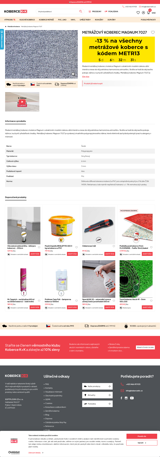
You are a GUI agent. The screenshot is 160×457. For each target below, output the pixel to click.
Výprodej (8, 20)
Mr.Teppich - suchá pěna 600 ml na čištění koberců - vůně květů (20, 300)
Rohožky (99, 20)
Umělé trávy (85, 20)
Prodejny (96, 11)
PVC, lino (62, 20)
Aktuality (91, 395)
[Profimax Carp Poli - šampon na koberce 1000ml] (61, 279)
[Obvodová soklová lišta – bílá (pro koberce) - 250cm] (23, 225)
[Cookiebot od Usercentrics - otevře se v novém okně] (14, 452)
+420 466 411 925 (131, 7)
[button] (143, 12)
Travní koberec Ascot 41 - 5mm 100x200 (133, 300)
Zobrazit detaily (34, 453)
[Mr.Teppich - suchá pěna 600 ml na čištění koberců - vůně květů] (23, 279)
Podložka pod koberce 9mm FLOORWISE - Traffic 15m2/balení (134, 247)
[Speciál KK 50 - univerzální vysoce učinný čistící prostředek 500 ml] (98, 279)
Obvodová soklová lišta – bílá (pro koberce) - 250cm (21, 247)
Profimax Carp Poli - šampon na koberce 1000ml (58, 300)
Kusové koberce (27, 20)
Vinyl (73, 20)
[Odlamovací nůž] (98, 225)
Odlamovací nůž (89, 246)
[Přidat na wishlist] (153, 32)
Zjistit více (35, 254)
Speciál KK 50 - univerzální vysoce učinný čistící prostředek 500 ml (96, 300)
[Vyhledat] (80, 11)
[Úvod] (5, 26)
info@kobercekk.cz (148, 7)
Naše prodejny (94, 386)
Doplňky (112, 20)
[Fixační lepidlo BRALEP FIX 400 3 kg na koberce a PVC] (61, 225)
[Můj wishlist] (138, 12)
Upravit (140, 443)
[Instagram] (126, 398)
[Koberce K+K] (15, 11)
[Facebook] (121, 398)
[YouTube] (132, 398)
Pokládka (113, 11)
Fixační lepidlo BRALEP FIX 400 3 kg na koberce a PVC (58, 247)
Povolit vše (142, 436)
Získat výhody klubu (145, 347)
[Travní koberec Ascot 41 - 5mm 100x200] (136, 279)
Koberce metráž (46, 20)
